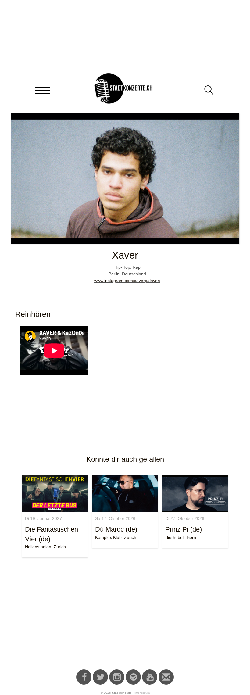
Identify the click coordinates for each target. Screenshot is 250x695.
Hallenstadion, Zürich (45, 546)
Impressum (142, 692)
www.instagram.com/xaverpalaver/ (127, 280)
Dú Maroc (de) (116, 529)
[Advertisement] (125, 614)
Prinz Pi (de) (183, 529)
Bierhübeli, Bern (180, 537)
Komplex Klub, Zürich (115, 537)
